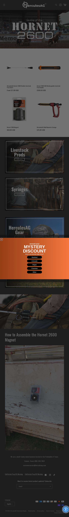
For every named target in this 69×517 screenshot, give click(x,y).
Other (34, 272)
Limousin (35, 261)
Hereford (34, 257)
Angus (34, 264)
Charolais (34, 268)
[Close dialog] (1, 239)
